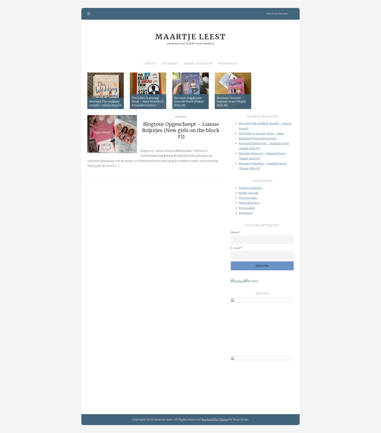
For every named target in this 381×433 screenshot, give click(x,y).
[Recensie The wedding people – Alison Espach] (105, 90)
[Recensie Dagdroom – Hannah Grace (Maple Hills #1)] (190, 90)
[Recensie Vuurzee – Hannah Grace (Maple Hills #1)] (233, 90)
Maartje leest (190, 36)
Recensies (170, 63)
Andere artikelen (198, 63)
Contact (150, 63)
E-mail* (236, 248)
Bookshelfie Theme (215, 419)
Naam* (236, 232)
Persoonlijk (228, 63)
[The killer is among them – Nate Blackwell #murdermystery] (148, 90)
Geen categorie (249, 203)
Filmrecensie (248, 198)
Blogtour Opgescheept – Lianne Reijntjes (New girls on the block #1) (181, 130)
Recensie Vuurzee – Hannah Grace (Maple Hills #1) (231, 101)
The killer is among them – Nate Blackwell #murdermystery (148, 101)
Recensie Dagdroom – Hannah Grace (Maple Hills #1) (189, 101)
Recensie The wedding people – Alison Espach (105, 103)
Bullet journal (248, 193)
